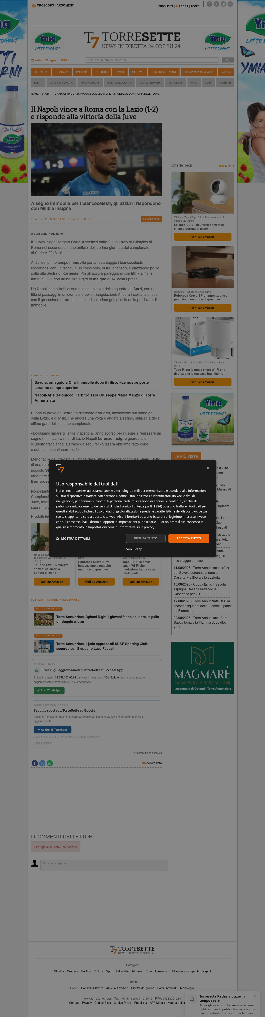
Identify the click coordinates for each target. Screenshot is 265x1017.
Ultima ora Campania (198, 72)
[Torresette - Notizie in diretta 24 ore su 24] (132, 950)
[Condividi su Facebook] (35, 763)
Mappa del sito (177, 1002)
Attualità (40, 72)
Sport (120, 72)
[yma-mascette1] (217, 41)
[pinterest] (223, 4)
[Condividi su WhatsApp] (50, 763)
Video (208, 82)
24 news (137, 971)
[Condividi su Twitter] (42, 763)
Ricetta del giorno (119, 82)
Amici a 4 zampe (117, 988)
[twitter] (216, 4)
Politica (82, 72)
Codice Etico (102, 1002)
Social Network (150, 82)
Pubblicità (140, 1002)
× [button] (207, 468)
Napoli (226, 72)
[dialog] (132, 508)
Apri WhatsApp (50, 690)
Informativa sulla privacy (136, 527)
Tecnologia (175, 82)
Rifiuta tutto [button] (145, 538)
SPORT (46, 93)
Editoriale (122, 971)
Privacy (87, 1002)
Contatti (225, 82)
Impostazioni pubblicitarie (137, 522)
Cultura (102, 72)
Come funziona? (43, 743)
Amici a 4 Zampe (90, 82)
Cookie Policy (123, 1002)
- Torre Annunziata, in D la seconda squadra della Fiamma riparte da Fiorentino (202, 606)
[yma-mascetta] (48, 41)
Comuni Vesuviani (163, 72)
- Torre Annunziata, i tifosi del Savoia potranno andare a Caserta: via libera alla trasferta (201, 572)
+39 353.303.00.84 (64, 677)
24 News (137, 72)
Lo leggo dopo (151, 218)
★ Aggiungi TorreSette (52, 729)
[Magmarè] (202, 668)
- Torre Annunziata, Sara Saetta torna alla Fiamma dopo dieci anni (201, 622)
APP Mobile (157, 1002)
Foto (194, 82)
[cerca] (228, 60)
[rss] (230, 4)
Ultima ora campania (185, 971)
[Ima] (202, 419)
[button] (73, 538)
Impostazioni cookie (102, 527)
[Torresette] (132, 40)
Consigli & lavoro (92, 988)
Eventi (38, 82)
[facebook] (209, 4)
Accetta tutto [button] (188, 538)
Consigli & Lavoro (61, 82)
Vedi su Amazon (51, 581)
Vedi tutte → (226, 165)
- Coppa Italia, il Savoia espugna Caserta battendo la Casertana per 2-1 (200, 589)
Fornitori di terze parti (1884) (141, 506)
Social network (167, 988)
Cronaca (62, 72)
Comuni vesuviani (157, 971)
